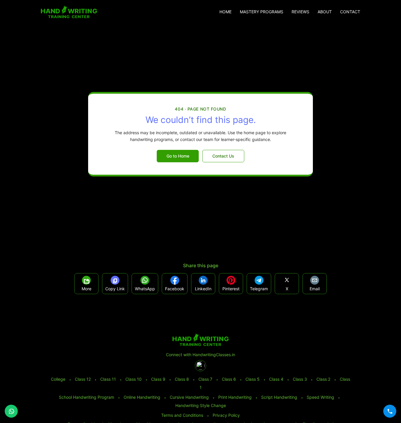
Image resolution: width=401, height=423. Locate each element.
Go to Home (177, 155)
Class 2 (323, 379)
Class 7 (205, 379)
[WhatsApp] (11, 411)
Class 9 (158, 379)
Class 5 (252, 379)
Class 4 (276, 379)
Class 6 (229, 379)
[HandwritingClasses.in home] (69, 11)
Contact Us (223, 155)
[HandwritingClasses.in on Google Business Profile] (200, 365)
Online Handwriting (142, 397)
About (325, 11)
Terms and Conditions (182, 415)
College (58, 379)
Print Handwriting (235, 397)
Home (225, 11)
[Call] (389, 411)
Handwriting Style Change (200, 405)
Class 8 (182, 379)
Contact (350, 11)
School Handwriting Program (86, 397)
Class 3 (300, 379)
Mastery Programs (261, 11)
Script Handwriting (279, 397)
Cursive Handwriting (189, 397)
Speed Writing (320, 397)
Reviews (300, 11)
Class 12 (83, 379)
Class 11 (108, 379)
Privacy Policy (226, 415)
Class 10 (133, 379)
